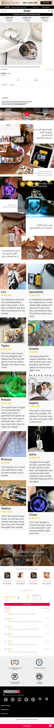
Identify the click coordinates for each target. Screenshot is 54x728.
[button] (2, 11)
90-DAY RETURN (18, 104)
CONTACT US (35, 7)
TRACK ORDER (46, 7)
